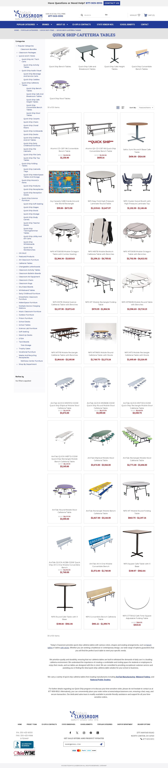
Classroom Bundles (29, 49)
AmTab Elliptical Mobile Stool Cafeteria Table (101, 459)
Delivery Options (144, 724)
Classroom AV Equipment (29, 277)
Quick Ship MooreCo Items (30, 181)
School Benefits (127, 24)
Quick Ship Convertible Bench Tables (34, 107)
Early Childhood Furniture (29, 294)
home (20, 724)
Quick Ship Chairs (31, 122)
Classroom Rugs (25, 283)
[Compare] (76, 123)
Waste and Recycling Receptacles (27, 356)
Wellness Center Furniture (32, 361)
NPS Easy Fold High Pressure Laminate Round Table (101, 202)
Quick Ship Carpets (32, 119)
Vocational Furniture (27, 352)
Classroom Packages (27, 53)
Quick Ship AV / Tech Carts (30, 60)
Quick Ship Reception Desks (33, 194)
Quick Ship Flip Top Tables (32, 159)
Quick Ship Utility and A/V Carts (33, 237)
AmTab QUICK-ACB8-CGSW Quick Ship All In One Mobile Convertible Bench (64, 565)
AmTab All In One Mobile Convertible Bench (100, 565)
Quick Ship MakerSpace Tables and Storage (33, 176)
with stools (64, 648)
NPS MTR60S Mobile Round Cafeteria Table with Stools (100, 353)
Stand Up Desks (25, 335)
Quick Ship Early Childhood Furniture (32, 144)
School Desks (24, 322)
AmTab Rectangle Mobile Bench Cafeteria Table (101, 512)
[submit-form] (101, 744)
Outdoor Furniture (26, 315)
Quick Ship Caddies (32, 80)
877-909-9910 (94, 3)
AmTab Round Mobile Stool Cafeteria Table (64, 511)
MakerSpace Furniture (28, 303)
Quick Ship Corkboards (33, 131)
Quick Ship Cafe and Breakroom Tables (34, 95)
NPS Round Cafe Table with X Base (64, 618)
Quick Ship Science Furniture (30, 199)
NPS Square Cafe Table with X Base (137, 565)
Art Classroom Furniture (29, 260)
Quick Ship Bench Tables (33, 89)
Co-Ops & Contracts (81, 24)
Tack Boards (24, 342)
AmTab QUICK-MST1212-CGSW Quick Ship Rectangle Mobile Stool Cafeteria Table (137, 405)
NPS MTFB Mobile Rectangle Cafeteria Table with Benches (64, 353)
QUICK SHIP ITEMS (27, 56)
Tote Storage (26, 345)
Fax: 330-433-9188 (24, 736)
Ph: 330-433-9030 (24, 733)
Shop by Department (28, 364)
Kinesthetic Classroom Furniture (28, 298)
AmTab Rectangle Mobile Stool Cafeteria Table (137, 459)
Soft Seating (24, 332)
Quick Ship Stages (31, 207)
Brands (45, 24)
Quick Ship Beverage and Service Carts (32, 75)
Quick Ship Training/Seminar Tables (31, 231)
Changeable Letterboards (29, 267)
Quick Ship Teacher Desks (32, 224)
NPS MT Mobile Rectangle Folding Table (100, 303)
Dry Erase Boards (26, 287)
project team (32, 724)
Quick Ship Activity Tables (31, 66)
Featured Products (26, 257)
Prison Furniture (26, 318)
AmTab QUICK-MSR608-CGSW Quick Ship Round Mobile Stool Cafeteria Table (101, 405)
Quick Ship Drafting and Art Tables (32, 139)
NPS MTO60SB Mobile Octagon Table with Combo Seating (64, 252)
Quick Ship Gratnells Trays (32, 170)
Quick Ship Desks (31, 134)
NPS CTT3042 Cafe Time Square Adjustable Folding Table (137, 617)
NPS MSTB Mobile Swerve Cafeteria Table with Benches (64, 303)
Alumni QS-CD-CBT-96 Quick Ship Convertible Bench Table (101, 149)
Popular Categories (26, 24)
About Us (60, 24)
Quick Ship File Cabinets (30, 150)
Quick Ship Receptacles (33, 189)
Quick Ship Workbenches (29, 249)
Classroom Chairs (26, 280)
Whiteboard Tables (27, 290)
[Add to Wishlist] (76, 117)
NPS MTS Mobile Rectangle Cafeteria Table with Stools (137, 353)
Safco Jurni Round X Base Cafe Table (137, 150)
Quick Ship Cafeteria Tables (30, 84)
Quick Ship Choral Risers (31, 126)
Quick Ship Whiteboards (29, 243)
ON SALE (22, 253)
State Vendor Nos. (105, 24)
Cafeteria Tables (25, 263)
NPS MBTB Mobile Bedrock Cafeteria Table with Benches (101, 252)
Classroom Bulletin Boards (30, 273)
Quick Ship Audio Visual (31, 71)
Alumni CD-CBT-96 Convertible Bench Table (65, 149)
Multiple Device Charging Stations (29, 307)
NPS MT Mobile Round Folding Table (137, 512)
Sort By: (133, 107)
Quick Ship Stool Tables (33, 114)
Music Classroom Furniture (30, 312)
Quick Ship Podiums (32, 186)
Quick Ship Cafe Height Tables (33, 101)
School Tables (25, 325)
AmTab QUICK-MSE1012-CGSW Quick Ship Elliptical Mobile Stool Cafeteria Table (64, 405)
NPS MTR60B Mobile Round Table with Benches (137, 303)
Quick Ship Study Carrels (31, 218)
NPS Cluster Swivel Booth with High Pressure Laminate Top (137, 202)
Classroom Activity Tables (29, 270)
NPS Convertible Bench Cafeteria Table (101, 618)
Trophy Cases (24, 349)
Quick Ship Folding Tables (29, 165)
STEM (21, 339)
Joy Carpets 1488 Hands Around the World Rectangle (64, 202)
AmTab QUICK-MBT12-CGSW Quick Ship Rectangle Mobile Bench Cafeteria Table (64, 459)
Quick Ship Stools (31, 211)
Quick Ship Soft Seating (33, 204)
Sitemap (24, 738)
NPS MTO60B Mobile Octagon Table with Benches (137, 252)
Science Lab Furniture (28, 328)
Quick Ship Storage (31, 214)
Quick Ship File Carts (32, 155)
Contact (145, 24)
